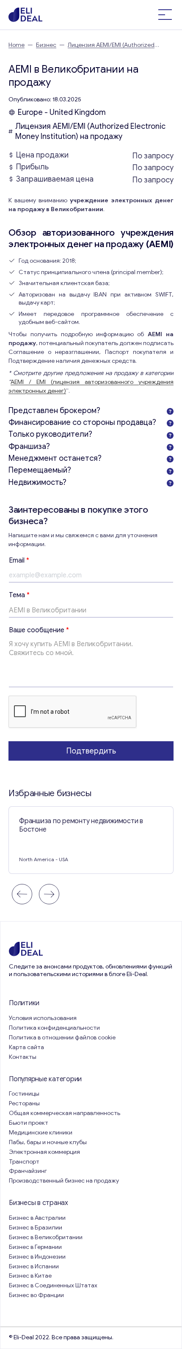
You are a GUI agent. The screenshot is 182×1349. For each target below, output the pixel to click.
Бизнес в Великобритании (46, 1237)
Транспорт (24, 1161)
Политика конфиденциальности (54, 1027)
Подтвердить (91, 751)
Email (19, 560)
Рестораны (24, 1103)
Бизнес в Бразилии (35, 1227)
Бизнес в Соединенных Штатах (53, 1285)
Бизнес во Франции (36, 1295)
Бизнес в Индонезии (37, 1256)
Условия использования (43, 1018)
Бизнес (46, 45)
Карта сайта (26, 1047)
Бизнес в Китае (30, 1275)
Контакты (22, 1057)
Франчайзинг (28, 1171)
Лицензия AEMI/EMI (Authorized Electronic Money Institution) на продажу (90, 131)
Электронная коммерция (44, 1152)
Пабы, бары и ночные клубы (48, 1142)
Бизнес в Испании (34, 1266)
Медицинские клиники (40, 1132)
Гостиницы (24, 1093)
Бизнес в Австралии (37, 1217)
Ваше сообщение (39, 630)
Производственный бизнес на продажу (64, 1180)
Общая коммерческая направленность (65, 1113)
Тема (19, 595)
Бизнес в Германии (35, 1247)
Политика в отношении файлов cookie (62, 1037)
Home (16, 45)
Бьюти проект (28, 1122)
